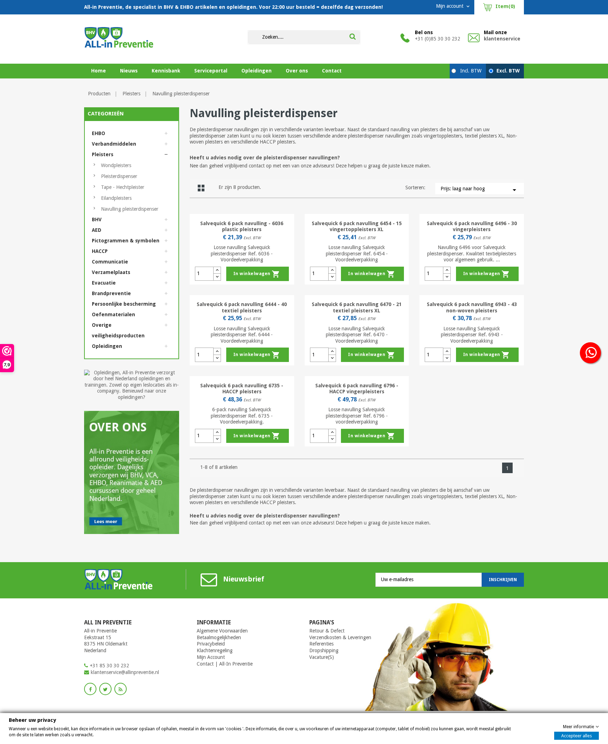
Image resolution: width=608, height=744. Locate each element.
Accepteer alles (576, 735)
